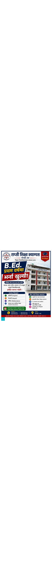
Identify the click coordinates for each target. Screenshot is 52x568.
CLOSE (3, 318)
